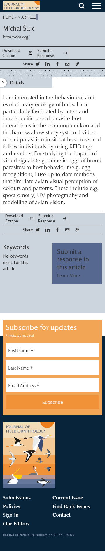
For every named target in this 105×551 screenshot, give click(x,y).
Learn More (68, 276)
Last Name (20, 369)
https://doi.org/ (16, 37)
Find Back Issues (71, 507)
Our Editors (16, 524)
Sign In (11, 515)
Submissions (17, 498)
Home (8, 17)
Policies (11, 507)
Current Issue (67, 498)
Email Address (24, 386)
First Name (21, 351)
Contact (61, 515)
